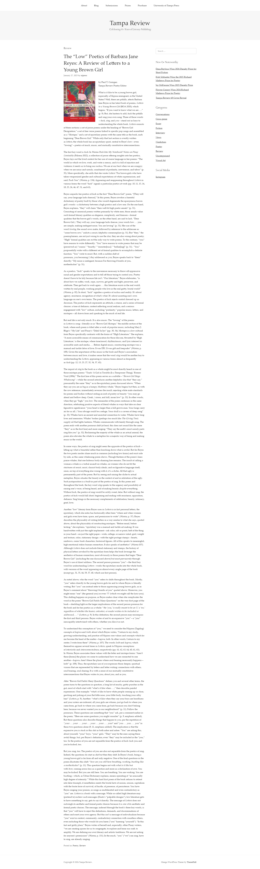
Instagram (160, 176)
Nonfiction (161, 141)
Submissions (112, 5)
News (158, 137)
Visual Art (161, 160)
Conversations (163, 114)
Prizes (128, 5)
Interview (160, 132)
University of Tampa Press (166, 5)
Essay (158, 123)
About (84, 5)
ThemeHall (191, 862)
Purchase (142, 5)
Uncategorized (163, 155)
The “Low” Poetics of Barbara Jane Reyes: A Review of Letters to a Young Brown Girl (101, 63)
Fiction (159, 128)
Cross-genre (161, 118)
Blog (96, 5)
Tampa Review (130, 23)
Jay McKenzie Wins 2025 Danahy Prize (174, 85)
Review (82, 845)
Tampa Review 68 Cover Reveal (171, 97)
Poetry (75, 845)
